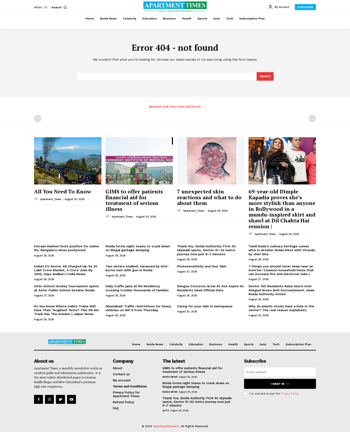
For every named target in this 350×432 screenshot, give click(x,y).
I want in (277, 383)
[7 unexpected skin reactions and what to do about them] (210, 160)
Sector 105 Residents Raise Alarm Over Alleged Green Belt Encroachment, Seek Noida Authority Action (281, 290)
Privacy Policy (289, 393)
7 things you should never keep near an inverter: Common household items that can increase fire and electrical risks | (281, 270)
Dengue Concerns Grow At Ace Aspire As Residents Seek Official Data (210, 288)
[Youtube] (71, 399)
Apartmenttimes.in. (166, 426)
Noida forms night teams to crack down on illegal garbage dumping (138, 248)
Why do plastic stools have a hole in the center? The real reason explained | (281, 308)
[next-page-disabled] (312, 118)
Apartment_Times (50, 199)
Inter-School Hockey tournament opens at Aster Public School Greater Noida (66, 288)
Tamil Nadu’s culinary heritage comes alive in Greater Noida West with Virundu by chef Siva (282, 250)
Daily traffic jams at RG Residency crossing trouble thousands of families (137, 288)
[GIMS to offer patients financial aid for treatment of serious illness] (139, 160)
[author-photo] (36, 199)
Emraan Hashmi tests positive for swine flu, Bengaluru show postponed (66, 248)
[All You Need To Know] (67, 160)
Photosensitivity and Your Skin (201, 266)
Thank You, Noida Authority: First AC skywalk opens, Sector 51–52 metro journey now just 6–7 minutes (206, 250)
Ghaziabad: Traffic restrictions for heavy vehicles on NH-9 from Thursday (138, 308)
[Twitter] (60, 399)
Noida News (170, 376)
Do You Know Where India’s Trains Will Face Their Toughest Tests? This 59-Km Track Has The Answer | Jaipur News (66, 310)
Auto (165, 410)
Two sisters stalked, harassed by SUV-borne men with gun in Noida (137, 268)
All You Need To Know (62, 191)
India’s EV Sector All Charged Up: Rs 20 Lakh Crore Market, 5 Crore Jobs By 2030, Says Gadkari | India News (65, 270)
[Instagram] (49, 399)
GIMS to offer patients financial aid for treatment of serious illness (134, 200)
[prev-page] (37, 118)
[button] (59, 7)
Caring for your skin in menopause (205, 306)
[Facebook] (38, 399)
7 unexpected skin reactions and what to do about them (209, 197)
